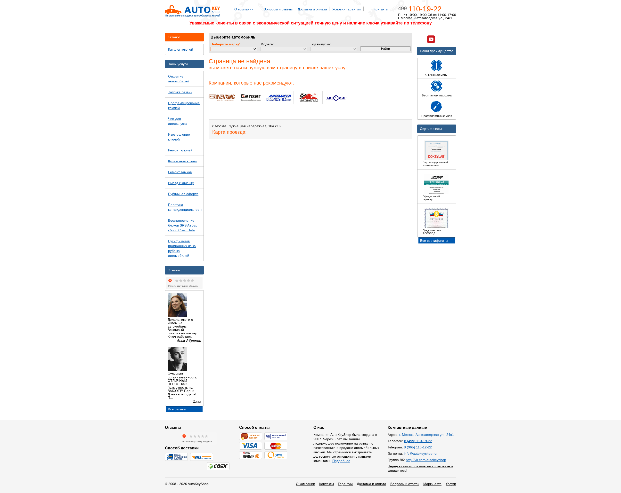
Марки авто (432, 484)
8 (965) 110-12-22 (418, 447)
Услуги (451, 484)
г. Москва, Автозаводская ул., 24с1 (426, 435)
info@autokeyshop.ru (420, 453)
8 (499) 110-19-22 (418, 441)
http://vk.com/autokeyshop (426, 460)
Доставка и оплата (312, 9)
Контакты (381, 9)
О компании (243, 9)
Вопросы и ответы (278, 9)
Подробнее (341, 461)
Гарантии (345, 484)
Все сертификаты (434, 241)
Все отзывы (177, 409)
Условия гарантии (346, 9)
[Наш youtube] (431, 39)
